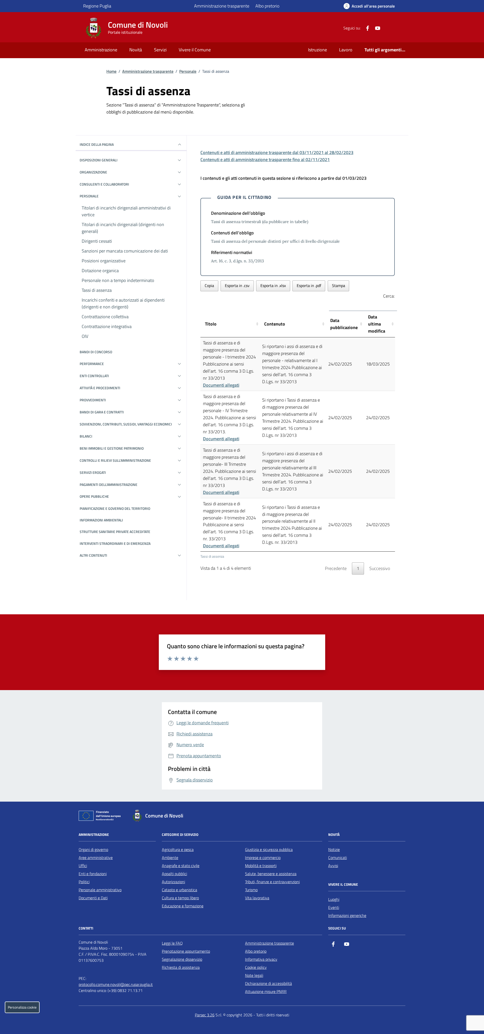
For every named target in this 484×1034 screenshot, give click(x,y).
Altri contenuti (93, 555)
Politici (84, 882)
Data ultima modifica (376, 323)
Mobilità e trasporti (261, 866)
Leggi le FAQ (172, 943)
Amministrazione (101, 49)
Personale (187, 71)
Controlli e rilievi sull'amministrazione (115, 460)
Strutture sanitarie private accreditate (115, 531)
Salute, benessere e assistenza (270, 874)
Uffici (83, 866)
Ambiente (170, 857)
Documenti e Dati (93, 898)
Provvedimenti (93, 400)
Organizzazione (93, 172)
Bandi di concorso (96, 351)
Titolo (211, 323)
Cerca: (389, 296)
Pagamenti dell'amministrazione (108, 484)
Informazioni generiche (347, 915)
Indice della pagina (97, 144)
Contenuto (274, 323)
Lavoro (345, 49)
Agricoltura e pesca (178, 849)
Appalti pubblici (174, 874)
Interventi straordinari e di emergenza (115, 543)
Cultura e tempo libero (180, 898)
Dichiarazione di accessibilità (268, 983)
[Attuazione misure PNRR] (101, 817)
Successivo (379, 568)
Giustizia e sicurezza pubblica (269, 849)
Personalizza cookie (22, 1007)
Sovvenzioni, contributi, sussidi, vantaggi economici (126, 424)
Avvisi (333, 866)
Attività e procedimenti (100, 387)
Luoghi (333, 899)
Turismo (251, 890)
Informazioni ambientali (101, 520)
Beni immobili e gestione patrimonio (112, 448)
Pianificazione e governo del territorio (115, 508)
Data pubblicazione (344, 324)
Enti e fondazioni (93, 874)
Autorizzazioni (173, 882)
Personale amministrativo (100, 890)
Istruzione (317, 49)
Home (111, 71)
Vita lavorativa (257, 898)
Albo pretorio (267, 6)
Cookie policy (256, 967)
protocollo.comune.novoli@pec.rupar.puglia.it (116, 984)
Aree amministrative (96, 857)
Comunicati (337, 857)
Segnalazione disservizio (182, 959)
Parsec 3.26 (205, 1015)
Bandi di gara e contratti (102, 412)
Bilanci (86, 436)
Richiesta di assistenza (181, 967)
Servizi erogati (93, 472)
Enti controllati (94, 375)
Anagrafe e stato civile (180, 866)
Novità (135, 49)
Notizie (334, 849)
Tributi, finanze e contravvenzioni (272, 882)
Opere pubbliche (94, 496)
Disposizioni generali (98, 160)
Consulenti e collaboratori (104, 184)
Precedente (336, 568)
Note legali (254, 975)
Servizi (160, 49)
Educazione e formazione (182, 906)
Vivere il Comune (195, 49)
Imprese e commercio (263, 857)
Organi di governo (93, 849)
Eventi (333, 907)
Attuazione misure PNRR (266, 991)
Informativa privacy (261, 959)
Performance (92, 363)
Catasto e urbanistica (179, 890)
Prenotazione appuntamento (186, 951)
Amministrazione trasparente (221, 6)
